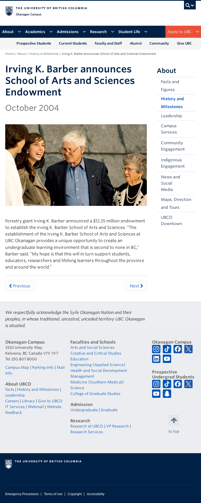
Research (98, 32)
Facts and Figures (170, 85)
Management (82, 376)
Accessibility (95, 494)
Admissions (68, 32)
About (8, 32)
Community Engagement (173, 146)
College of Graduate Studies (95, 394)
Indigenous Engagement (173, 163)
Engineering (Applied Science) (97, 365)
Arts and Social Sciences (92, 347)
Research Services (86, 432)
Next (135, 285)
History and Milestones (172, 103)
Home (9, 54)
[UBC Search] (190, 6)
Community (159, 43)
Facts (9, 389)
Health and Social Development (98, 370)
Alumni (136, 43)
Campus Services (169, 129)
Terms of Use (53, 494)
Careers (12, 401)
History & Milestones (44, 54)
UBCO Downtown (171, 220)
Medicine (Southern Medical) (97, 382)
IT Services (15, 407)
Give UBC (184, 43)
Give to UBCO (50, 401)
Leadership (171, 116)
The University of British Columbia (86, 11)
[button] (190, 129)
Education (79, 359)
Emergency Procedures (22, 494)
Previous (21, 285)
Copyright (75, 494)
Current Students (73, 43)
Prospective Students (33, 43)
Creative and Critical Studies (95, 353)
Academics (35, 32)
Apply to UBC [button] (180, 32)
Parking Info (43, 367)
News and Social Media (170, 183)
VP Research (117, 426)
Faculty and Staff (108, 43)
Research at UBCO (86, 426)
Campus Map (17, 367)
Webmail (36, 407)
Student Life (129, 32)
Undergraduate (84, 410)
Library (28, 401)
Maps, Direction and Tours (176, 203)
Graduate (109, 410)
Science (77, 388)
